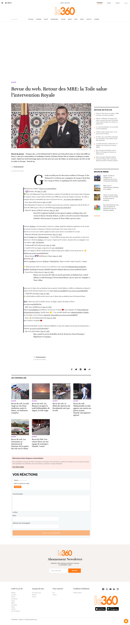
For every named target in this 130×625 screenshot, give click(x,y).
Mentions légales (77, 592)
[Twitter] (107, 589)
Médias (70, 19)
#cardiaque (32, 261)
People (82, 19)
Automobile (14, 605)
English (109, 3)
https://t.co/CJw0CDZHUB (47, 189)
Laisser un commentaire (51, 533)
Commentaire (18, 494)
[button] (126, 621)
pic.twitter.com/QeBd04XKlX (78, 291)
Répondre (17, 486)
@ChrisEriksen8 (28, 312)
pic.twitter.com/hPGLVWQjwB (76, 269)
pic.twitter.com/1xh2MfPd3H (68, 315)
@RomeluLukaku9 (77, 312)
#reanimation (34, 269)
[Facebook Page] (103, 589)
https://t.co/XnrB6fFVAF (61, 291)
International (54, 19)
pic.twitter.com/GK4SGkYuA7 (38, 253)
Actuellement (14, 19)
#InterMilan (55, 315)
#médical (26, 269)
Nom (14, 515)
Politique (30, 19)
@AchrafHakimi (33, 310)
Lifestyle (88, 19)
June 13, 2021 (41, 191)
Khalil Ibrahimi (19, 167)
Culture (63, 19)
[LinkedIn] (114, 589)
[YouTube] (110, 589)
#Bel (33, 242)
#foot (65, 269)
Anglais (118, 3)
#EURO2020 (40, 242)
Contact (55, 594)
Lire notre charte (18, 467)
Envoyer (74, 570)
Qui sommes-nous (36, 592)
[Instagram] (118, 589)
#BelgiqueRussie (43, 237)
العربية (125, 3)
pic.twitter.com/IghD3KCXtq (32, 304)
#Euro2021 (46, 315)
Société (46, 19)
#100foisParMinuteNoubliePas (76, 267)
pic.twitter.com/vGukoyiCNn (73, 199)
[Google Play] (113, 608)
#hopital (60, 269)
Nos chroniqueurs (15, 611)
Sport (75, 19)
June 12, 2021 (57, 234)
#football (47, 269)
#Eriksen (32, 226)
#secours (41, 269)
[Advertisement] (53, 48)
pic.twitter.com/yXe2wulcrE (62, 208)
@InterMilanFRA (82, 310)
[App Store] (100, 608)
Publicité (34, 594)
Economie (38, 19)
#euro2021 (53, 269)
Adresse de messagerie (21, 523)
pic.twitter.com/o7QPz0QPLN (39, 328)
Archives (34, 596)
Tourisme (96, 19)
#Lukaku (31, 237)
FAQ (54, 592)
